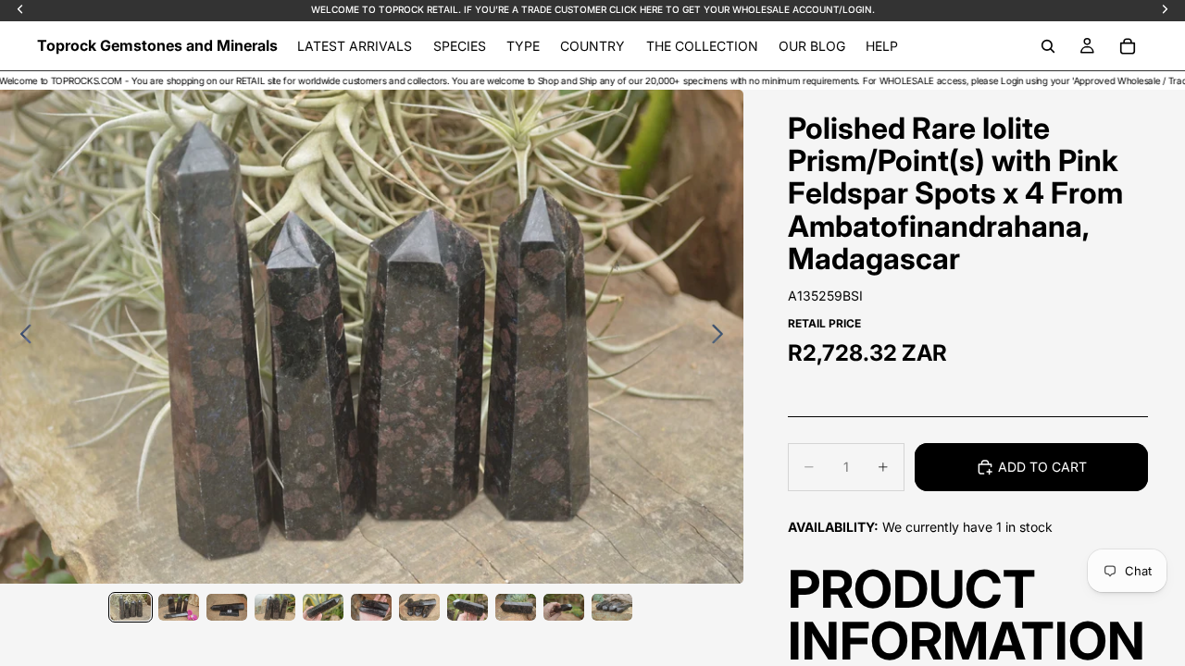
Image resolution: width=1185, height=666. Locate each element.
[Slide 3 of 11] (226, 607)
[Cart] (1127, 46)
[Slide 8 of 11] (467, 607)
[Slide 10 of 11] (563, 607)
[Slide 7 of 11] (419, 607)
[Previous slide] (21, 336)
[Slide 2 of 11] (178, 607)
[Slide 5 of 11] (323, 607)
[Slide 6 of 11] (371, 607)
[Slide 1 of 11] (130, 607)
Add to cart (1042, 467)
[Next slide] (722, 336)
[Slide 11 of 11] (612, 607)
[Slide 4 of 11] (275, 607)
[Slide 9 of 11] (515, 607)
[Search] (1048, 46)
